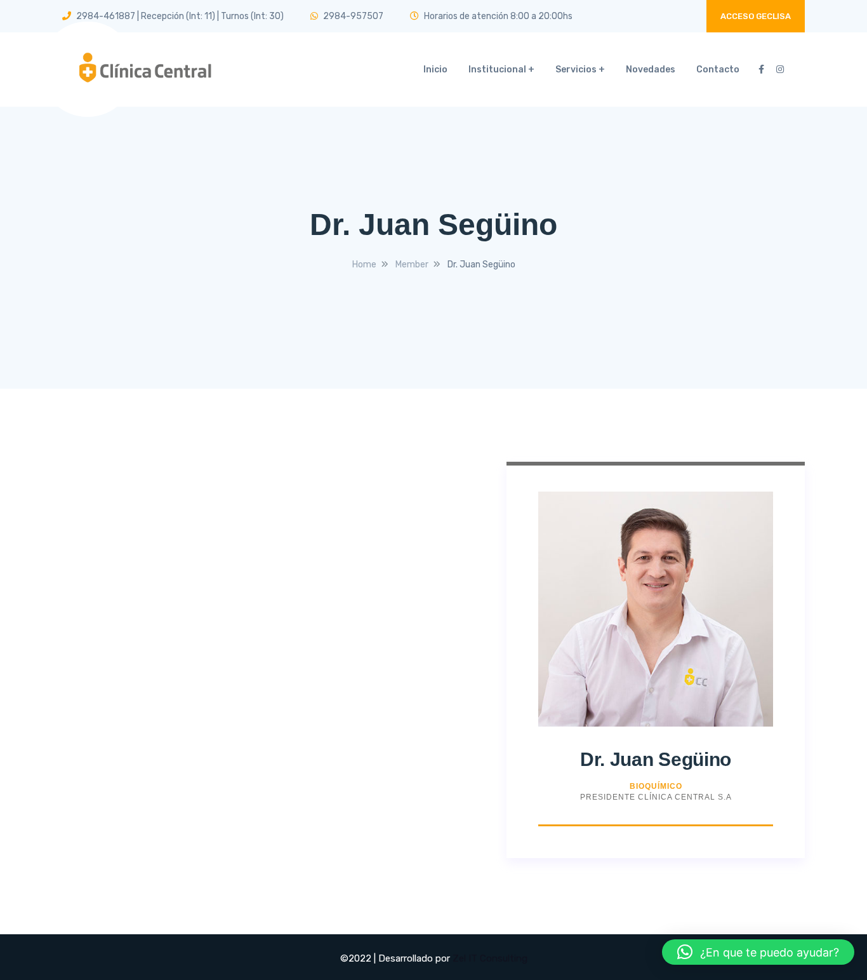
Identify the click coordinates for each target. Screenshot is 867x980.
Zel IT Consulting (490, 958)
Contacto (717, 69)
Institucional (497, 69)
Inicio (435, 69)
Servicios (576, 69)
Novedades (650, 69)
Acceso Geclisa (755, 16)
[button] (758, 952)
